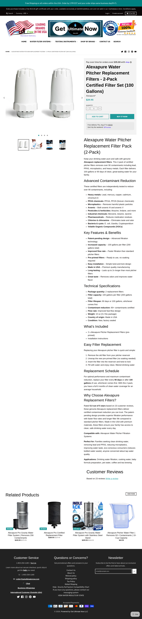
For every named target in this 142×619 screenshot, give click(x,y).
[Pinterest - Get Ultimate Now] (132, 51)
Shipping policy (71, 578)
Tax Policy (71, 581)
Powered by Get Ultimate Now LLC (74, 611)
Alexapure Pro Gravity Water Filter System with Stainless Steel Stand (88, 535)
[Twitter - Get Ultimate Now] (122, 51)
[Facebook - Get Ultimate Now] (125, 51)
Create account (117, 13)
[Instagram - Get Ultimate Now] (129, 51)
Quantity (89, 105)
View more (131, 494)
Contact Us (71, 570)
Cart (132, 13)
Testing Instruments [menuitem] (65, 41)
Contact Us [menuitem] (105, 41)
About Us (71, 573)
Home (7, 51)
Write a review (112, 478)
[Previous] (4, 97)
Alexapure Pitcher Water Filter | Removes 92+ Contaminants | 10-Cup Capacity (121, 535)
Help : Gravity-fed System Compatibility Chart (71, 587)
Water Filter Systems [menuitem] (40, 41)
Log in (107, 13)
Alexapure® (91, 96)
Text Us (33, 563)
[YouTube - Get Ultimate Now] (135, 51)
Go (134, 571)
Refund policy (71, 576)
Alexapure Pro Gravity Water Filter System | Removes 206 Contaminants (21, 535)
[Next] (82, 97)
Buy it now (122, 116)
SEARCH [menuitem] (117, 41)
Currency (19, 13)
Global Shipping (71, 584)
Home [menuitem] (24, 41)
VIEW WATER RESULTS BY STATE (71, 595)
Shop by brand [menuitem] (88, 41)
